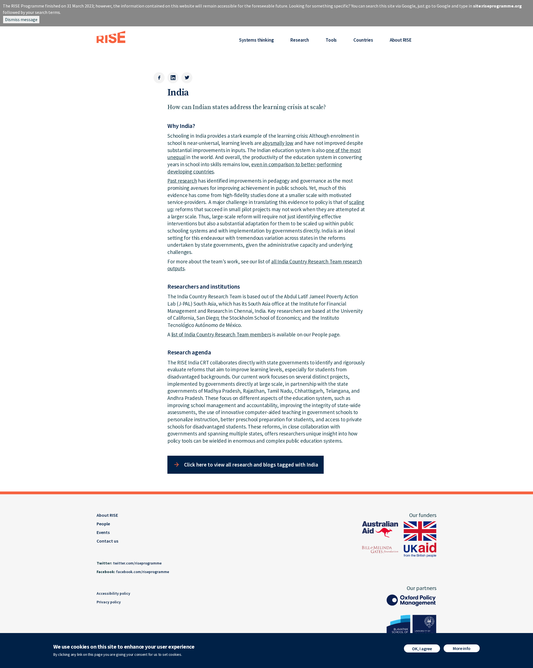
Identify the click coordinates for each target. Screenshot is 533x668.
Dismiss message (21, 19)
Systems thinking (256, 40)
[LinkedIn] (172, 77)
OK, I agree (422, 648)
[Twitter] (186, 77)
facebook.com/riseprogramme (142, 571)
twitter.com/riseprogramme (137, 563)
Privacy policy (109, 601)
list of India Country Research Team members (221, 334)
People (103, 523)
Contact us (107, 541)
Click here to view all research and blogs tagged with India (251, 464)
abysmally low (277, 143)
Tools (331, 40)
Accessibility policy (113, 593)
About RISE (401, 40)
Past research (182, 180)
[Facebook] (159, 77)
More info (462, 648)
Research (299, 40)
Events (103, 532)
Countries (363, 40)
